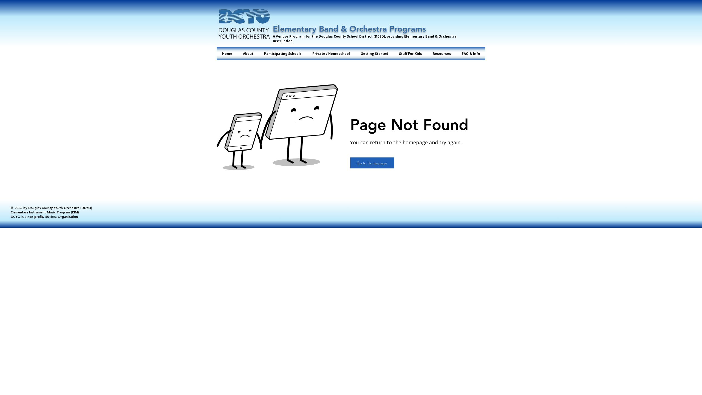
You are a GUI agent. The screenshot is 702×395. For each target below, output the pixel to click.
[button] (283, 53)
